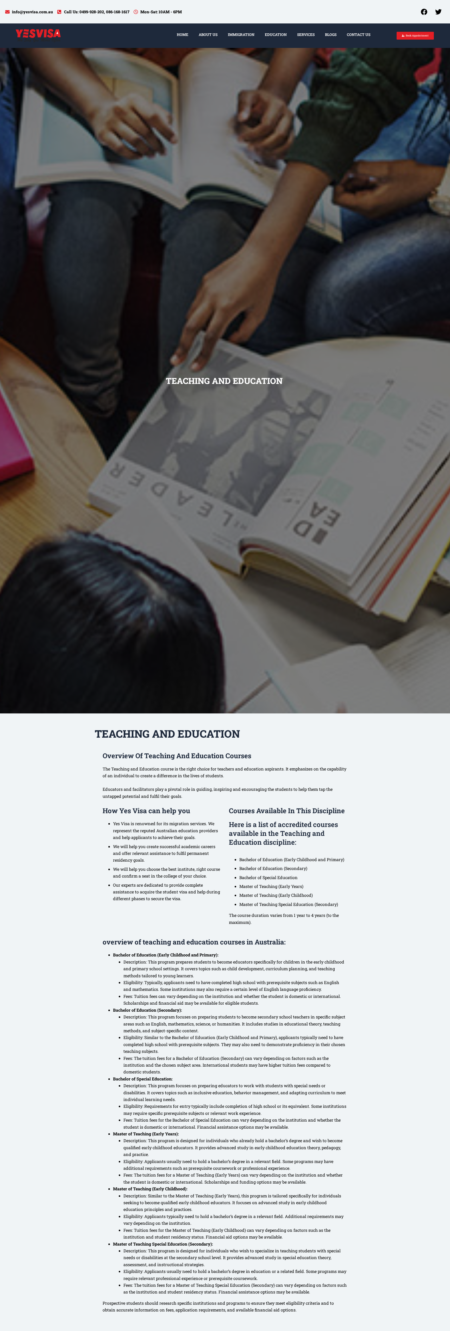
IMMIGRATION (241, 34)
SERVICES (306, 34)
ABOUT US (208, 34)
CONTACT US (358, 34)
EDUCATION (276, 34)
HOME (182, 34)
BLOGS (330, 34)
